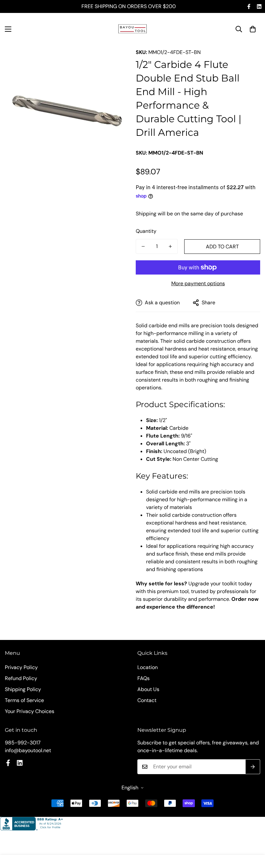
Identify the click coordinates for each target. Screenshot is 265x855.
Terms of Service (24, 700)
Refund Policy (21, 678)
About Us (148, 689)
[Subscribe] (253, 766)
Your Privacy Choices (29, 711)
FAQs (143, 678)
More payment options (198, 283)
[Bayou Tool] (132, 29)
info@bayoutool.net (28, 750)
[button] (252, 29)
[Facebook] (249, 6)
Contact (146, 700)
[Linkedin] (259, 6)
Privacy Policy (21, 667)
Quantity (146, 231)
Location (147, 667)
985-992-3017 (23, 742)
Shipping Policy (23, 689)
